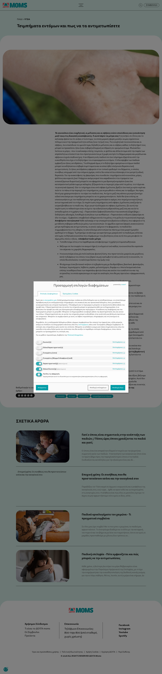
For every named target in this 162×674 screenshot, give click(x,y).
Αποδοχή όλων (117, 387)
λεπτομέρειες (119, 342)
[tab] (49, 293)
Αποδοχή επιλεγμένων (98, 387)
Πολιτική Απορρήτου (75, 335)
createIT (123, 284)
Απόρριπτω (42, 387)
